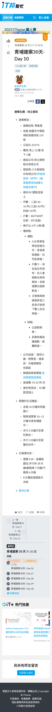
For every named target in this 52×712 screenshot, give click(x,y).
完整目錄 (14, 593)
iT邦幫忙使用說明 (25, 706)
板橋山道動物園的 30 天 (28, 89)
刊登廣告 (14, 698)
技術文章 (7, 17)
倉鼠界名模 (20, 86)
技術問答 (19, 17)
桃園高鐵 (33, 66)
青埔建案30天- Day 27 (22, 573)
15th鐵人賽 (21, 66)
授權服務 (25, 698)
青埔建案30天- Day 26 (22, 568)
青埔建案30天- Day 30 (22, 588)
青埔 (18, 71)
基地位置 (24, 490)
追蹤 (31, 512)
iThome (27, 694)
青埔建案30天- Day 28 (22, 578)
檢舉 (42, 512)
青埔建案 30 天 (22, 45)
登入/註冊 (44, 17)
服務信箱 (36, 698)
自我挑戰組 (21, 40)
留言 (20, 512)
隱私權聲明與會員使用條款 (26, 702)
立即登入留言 (26, 672)
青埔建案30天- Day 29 (22, 583)
